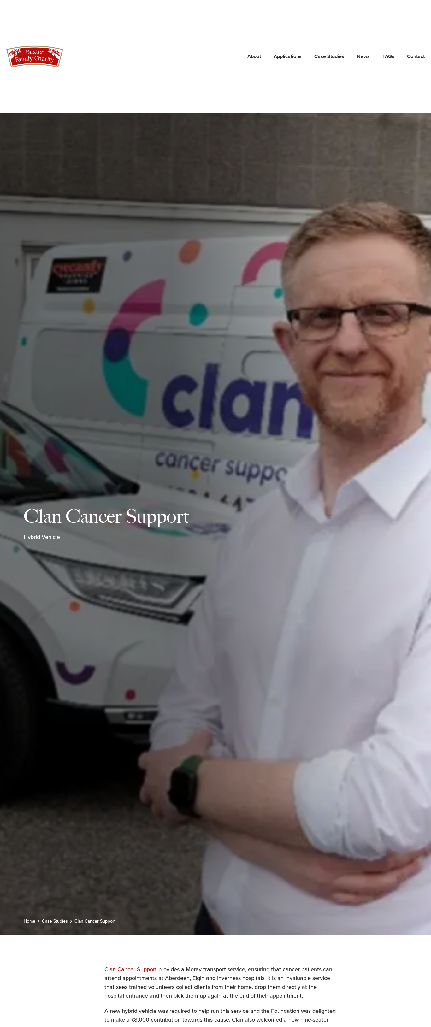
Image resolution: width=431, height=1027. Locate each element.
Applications (288, 56)
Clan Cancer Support (130, 969)
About (254, 56)
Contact (416, 56)
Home (29, 921)
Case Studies (329, 56)
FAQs (388, 56)
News (363, 56)
